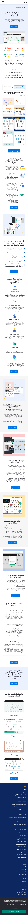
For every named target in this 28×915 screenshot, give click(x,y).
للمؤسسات (23, 872)
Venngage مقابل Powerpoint (19, 824)
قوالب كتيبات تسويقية (21, 844)
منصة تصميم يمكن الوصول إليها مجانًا (17, 817)
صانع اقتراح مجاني (22, 815)
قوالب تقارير (23, 852)
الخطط (24, 864)
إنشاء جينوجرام (14, 27)
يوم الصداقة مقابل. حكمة (20, 829)
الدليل (24, 792)
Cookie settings (14, 908)
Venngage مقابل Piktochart (20, 832)
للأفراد (24, 867)
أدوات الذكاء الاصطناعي (20, 795)
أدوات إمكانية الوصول (21, 797)
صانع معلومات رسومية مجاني (19, 804)
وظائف (24, 884)
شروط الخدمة (23, 897)
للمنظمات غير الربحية (21, 874)
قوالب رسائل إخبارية (21, 849)
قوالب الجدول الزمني (21, 841)
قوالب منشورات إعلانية (21, 847)
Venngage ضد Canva (21, 827)
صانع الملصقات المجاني (20, 812)
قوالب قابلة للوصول (21, 857)
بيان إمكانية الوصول (21, 892)
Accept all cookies (14, 911)
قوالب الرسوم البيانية (21, 839)
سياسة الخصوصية (22, 894)
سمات (24, 789)
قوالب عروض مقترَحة (21, 855)
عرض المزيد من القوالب (14, 151)
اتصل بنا (24, 887)
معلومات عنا (23, 881)
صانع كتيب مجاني (22, 809)
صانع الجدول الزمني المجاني (19, 807)
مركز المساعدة (22, 889)
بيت (24, 7)
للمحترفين (23, 869)
